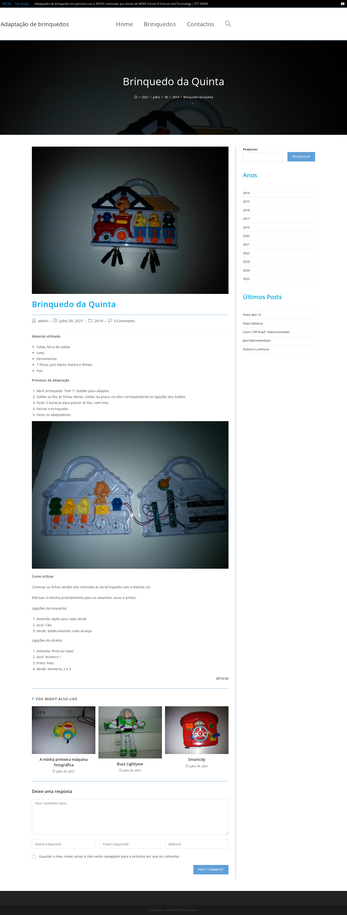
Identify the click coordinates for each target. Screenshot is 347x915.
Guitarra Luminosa (256, 349)
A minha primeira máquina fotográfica (64, 762)
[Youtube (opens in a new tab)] (342, 3)
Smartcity (196, 759)
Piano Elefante (253, 323)
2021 (246, 244)
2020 (246, 236)
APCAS (6, 4)
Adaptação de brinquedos (35, 24)
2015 (246, 201)
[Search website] (228, 24)
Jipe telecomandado (257, 340)
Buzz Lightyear (130, 764)
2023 (246, 261)
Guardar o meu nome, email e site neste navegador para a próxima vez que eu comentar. (109, 856)
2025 (246, 279)
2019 (246, 227)
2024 (246, 270)
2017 (246, 218)
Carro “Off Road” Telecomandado (266, 332)
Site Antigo (22, 4)
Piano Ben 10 (252, 315)
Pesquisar (250, 149)
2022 (246, 253)
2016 (246, 210)
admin (43, 321)
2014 (98, 321)
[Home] (135, 97)
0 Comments (124, 321)
